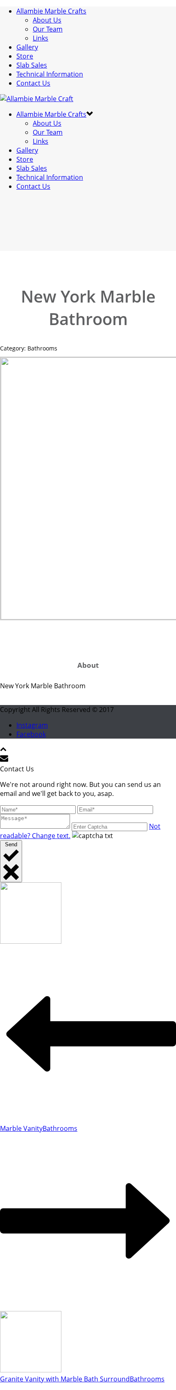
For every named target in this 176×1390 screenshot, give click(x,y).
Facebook (31, 734)
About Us (47, 20)
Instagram (32, 725)
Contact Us (33, 83)
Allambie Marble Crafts (51, 11)
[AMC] (36, 98)
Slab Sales (31, 65)
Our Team (48, 29)
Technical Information (49, 74)
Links (40, 38)
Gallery (27, 47)
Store (24, 56)
